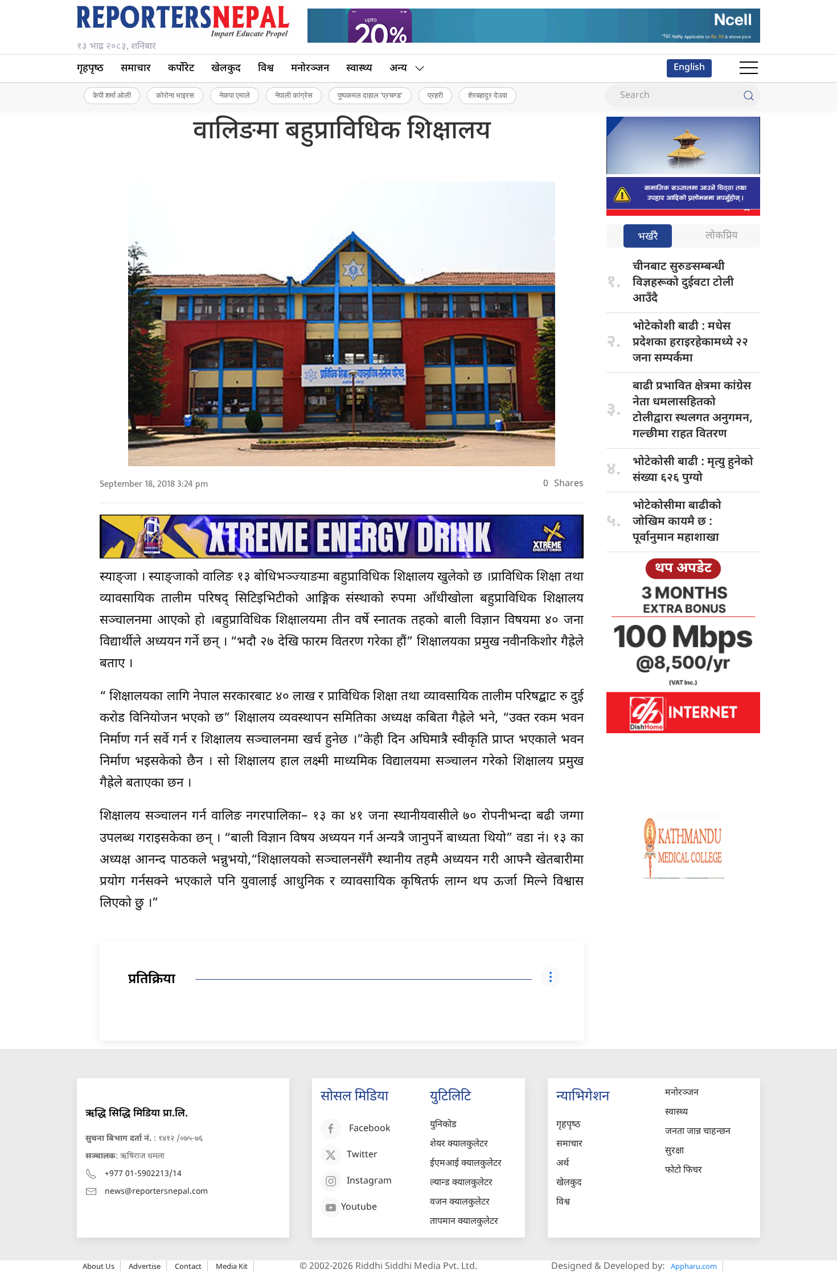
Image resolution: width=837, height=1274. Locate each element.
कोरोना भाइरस (175, 95)
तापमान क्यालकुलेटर (464, 1222)
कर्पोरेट (181, 68)
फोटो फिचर (683, 1171)
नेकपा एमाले (234, 95)
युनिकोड (443, 1125)
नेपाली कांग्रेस (294, 95)
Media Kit (232, 1266)
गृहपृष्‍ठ (90, 68)
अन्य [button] (398, 68)
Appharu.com (694, 1266)
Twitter (362, 1155)
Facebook (370, 1129)
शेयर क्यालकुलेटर (459, 1144)
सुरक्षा (674, 1151)
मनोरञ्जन (310, 68)
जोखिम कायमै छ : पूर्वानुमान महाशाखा (677, 522)
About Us (98, 1266)
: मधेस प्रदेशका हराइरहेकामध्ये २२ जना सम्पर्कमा (690, 342)
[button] (748, 68)
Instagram (369, 1181)
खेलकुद (226, 68)
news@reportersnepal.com (156, 1191)
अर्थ (562, 1164)
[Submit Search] (748, 95)
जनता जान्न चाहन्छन (698, 1132)
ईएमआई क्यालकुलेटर (466, 1164)
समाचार (136, 68)
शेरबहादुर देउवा (487, 95)
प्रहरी (435, 95)
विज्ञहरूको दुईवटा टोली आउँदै (683, 283)
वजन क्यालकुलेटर (460, 1203)
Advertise (145, 1266)
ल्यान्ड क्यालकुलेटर (461, 1183)
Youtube (359, 1208)
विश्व (266, 68)
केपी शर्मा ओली (112, 95)
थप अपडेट (683, 569)
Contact (188, 1266)
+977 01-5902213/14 (143, 1174)
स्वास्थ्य (359, 68)
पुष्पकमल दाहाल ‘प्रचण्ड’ (370, 95)
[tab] (647, 237)
